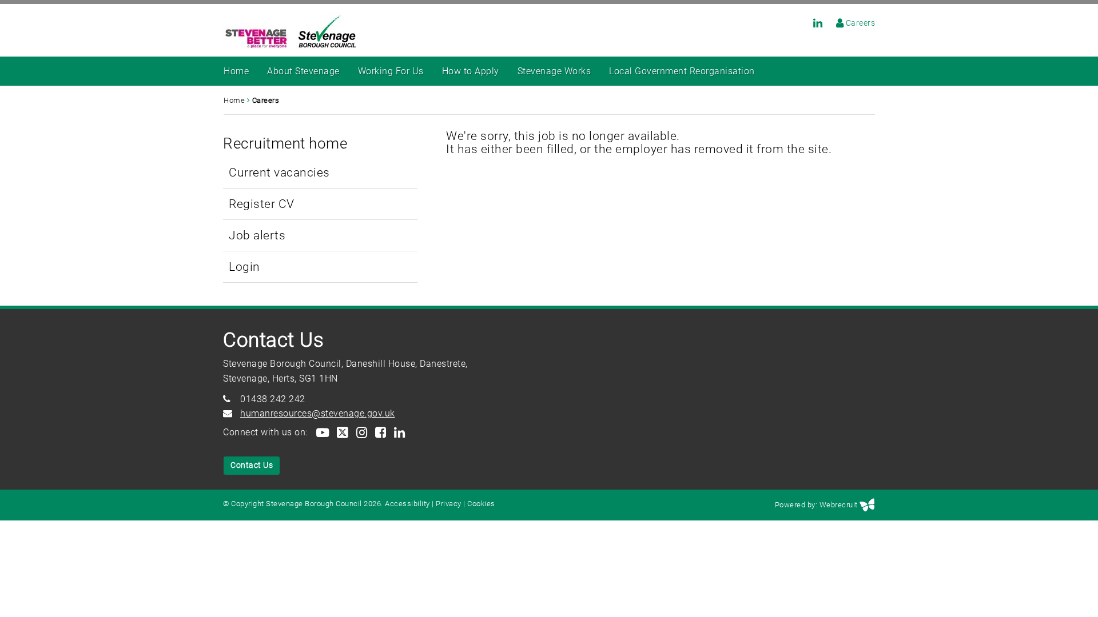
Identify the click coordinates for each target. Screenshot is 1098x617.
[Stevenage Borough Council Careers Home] (834, 22)
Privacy (449, 503)
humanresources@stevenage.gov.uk (317, 413)
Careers (861, 22)
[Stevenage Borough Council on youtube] (322, 432)
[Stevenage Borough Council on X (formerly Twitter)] (342, 432)
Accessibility (407, 503)
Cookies (481, 503)
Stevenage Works (554, 71)
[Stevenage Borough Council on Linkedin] (812, 22)
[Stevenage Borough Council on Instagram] (361, 432)
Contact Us (251, 465)
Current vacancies (279, 172)
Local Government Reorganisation (682, 71)
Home (236, 71)
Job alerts (257, 235)
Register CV (262, 204)
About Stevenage (303, 71)
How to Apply (470, 71)
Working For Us (391, 71)
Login (244, 266)
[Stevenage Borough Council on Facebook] (380, 432)
